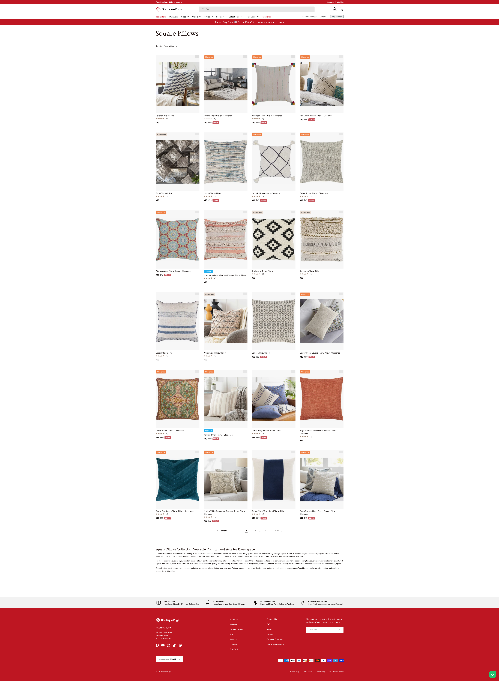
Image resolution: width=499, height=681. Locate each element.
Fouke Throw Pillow (164, 193)
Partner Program (237, 629)
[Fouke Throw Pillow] (177, 161)
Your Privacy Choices (336, 672)
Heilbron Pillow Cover (165, 116)
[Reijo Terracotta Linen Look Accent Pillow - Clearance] (321, 399)
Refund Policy (320, 672)
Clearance (266, 17)
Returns (270, 634)
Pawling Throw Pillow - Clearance (218, 435)
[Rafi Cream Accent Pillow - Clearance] (321, 84)
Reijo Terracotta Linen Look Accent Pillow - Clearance (318, 432)
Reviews (233, 624)
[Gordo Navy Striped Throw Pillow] (273, 399)
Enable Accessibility (275, 644)
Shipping (270, 629)
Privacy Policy (294, 672)
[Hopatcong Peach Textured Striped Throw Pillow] (225, 239)
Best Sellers (161, 17)
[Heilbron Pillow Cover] (177, 84)
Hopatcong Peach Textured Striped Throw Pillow (225, 275)
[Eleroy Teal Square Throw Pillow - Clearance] (177, 479)
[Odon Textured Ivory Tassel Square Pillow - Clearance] (321, 479)
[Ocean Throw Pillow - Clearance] (177, 399)
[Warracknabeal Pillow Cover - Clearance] (177, 239)
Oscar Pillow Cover (164, 353)
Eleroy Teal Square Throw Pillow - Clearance (175, 511)
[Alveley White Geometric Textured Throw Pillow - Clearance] (225, 479)
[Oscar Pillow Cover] (177, 321)
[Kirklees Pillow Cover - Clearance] (225, 84)
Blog (232, 634)
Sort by (159, 46)
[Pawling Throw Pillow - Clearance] (225, 399)
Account (330, 2)
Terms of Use (307, 672)
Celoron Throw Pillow (261, 353)
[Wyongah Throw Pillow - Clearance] (273, 84)
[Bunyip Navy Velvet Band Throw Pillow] (273, 479)
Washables (173, 17)
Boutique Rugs (166, 672)
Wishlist (340, 2)
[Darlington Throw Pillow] (321, 239)
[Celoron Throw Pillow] (273, 321)
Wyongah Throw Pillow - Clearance (267, 116)
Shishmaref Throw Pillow (262, 271)
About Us (234, 619)
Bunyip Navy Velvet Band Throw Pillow (268, 511)
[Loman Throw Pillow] (225, 161)
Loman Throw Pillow (212, 193)
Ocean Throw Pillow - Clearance (170, 430)
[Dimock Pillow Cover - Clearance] (273, 161)
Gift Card (234, 649)
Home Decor (250, 17)
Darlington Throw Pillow (310, 271)
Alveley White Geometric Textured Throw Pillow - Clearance (225, 512)
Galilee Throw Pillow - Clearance (314, 193)
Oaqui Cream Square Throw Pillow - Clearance (320, 353)
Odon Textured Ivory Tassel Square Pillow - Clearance (318, 512)
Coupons (234, 644)
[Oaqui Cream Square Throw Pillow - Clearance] (321, 321)
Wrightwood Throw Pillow (215, 353)
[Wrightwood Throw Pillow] (225, 321)
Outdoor (323, 17)
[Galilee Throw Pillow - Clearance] (321, 161)
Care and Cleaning (275, 639)
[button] (342, 9)
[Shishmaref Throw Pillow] (273, 239)
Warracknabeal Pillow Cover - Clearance (173, 271)
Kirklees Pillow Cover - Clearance (218, 116)
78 (264, 531)
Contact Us (272, 619)
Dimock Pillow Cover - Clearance (266, 193)
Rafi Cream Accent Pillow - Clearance (316, 116)
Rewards (233, 639)
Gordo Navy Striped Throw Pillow (266, 430)
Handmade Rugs (309, 17)
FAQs (269, 624)
